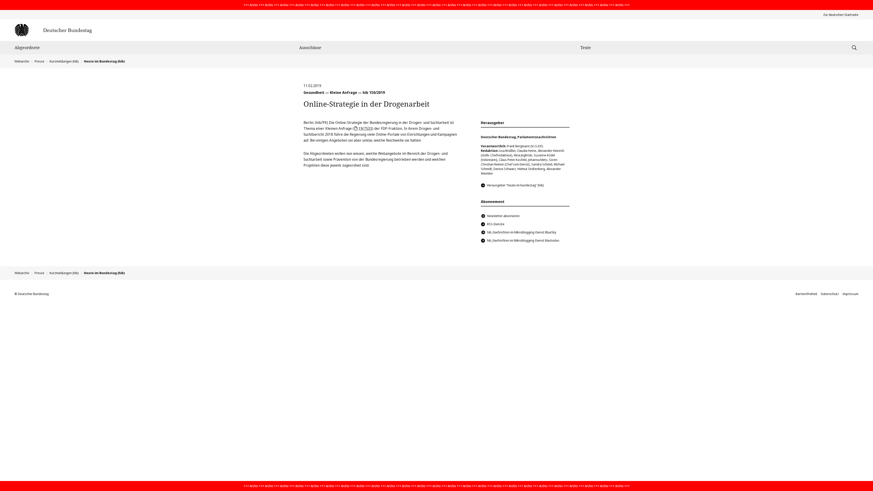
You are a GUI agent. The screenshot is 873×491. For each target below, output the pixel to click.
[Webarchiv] (53, 30)
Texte (585, 47)
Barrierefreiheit (806, 294)
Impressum (850, 294)
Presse (39, 61)
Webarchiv (22, 61)
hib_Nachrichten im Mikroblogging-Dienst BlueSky (521, 232)
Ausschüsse (310, 47)
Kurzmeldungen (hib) (64, 61)
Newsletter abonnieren (503, 216)
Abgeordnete (27, 47)
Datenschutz (830, 294)
